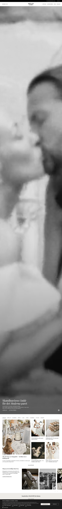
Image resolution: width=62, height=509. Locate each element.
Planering (32, 417)
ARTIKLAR (4, 410)
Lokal (23, 417)
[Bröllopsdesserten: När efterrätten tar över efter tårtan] (52, 430)
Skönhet (42, 417)
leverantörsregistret (7, 476)
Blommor (14, 417)
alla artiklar (31, 465)
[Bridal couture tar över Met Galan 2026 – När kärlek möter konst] (52, 452)
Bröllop (9, 417)
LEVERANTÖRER (12, 410)
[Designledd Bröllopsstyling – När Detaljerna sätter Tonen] (38, 452)
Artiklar (4, 417)
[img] (31, 4)
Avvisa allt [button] (55, 504)
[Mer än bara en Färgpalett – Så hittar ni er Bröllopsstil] (16, 441)
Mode (27, 417)
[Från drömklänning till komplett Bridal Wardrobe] (38, 430)
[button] (55, 491)
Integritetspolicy (28, 504)
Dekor (19, 417)
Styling (37, 417)
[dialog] (31, 504)
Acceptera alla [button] (45, 504)
